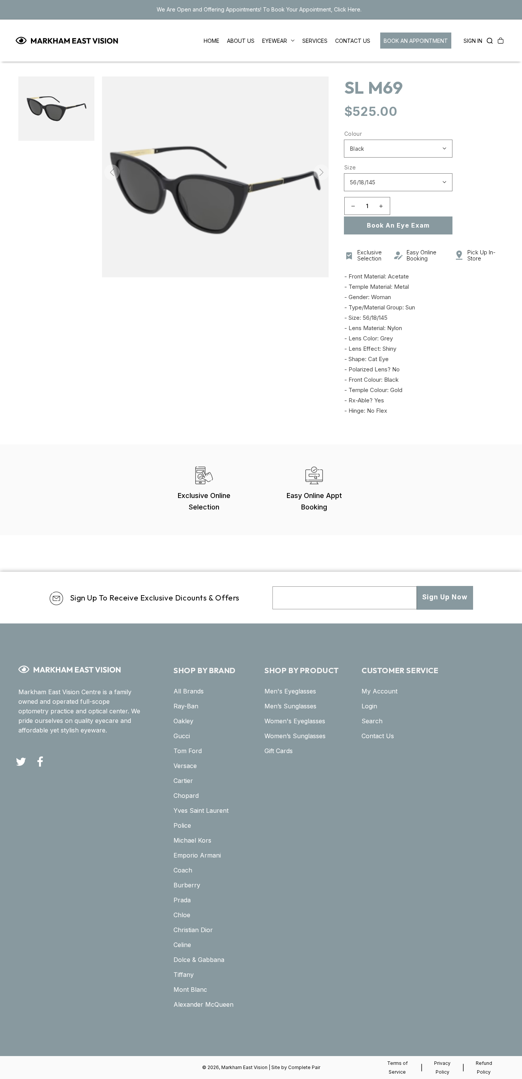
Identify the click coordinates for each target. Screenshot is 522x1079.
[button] (487, 40)
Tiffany (183, 974)
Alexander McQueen (203, 1004)
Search (372, 721)
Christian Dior (193, 929)
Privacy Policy (442, 1067)
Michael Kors (192, 840)
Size (350, 167)
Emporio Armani (197, 855)
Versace (185, 765)
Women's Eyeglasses (294, 721)
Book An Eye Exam (398, 225)
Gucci (181, 735)
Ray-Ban (185, 706)
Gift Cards (278, 750)
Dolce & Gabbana (198, 959)
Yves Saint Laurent (201, 810)
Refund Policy (484, 1067)
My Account (379, 691)
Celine (182, 944)
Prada (182, 900)
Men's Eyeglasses (290, 691)
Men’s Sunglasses (290, 706)
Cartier (183, 780)
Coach (182, 870)
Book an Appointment (416, 40)
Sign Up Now (444, 597)
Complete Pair (304, 1067)
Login (369, 706)
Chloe (181, 914)
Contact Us (378, 735)
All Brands (188, 691)
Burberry (186, 885)
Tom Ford (187, 750)
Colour (353, 133)
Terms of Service (397, 1067)
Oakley (183, 721)
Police (182, 825)
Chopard (186, 795)
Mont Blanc (190, 989)
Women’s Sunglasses (295, 735)
